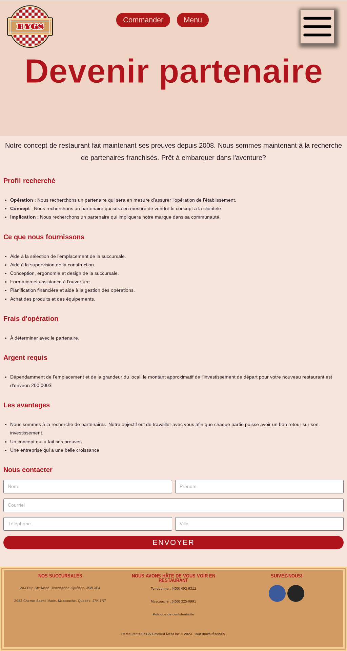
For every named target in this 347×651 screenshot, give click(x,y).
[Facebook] (277, 593)
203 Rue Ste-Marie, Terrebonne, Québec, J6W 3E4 (60, 588)
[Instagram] (295, 593)
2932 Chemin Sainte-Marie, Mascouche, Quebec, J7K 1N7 (60, 601)
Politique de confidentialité (173, 614)
